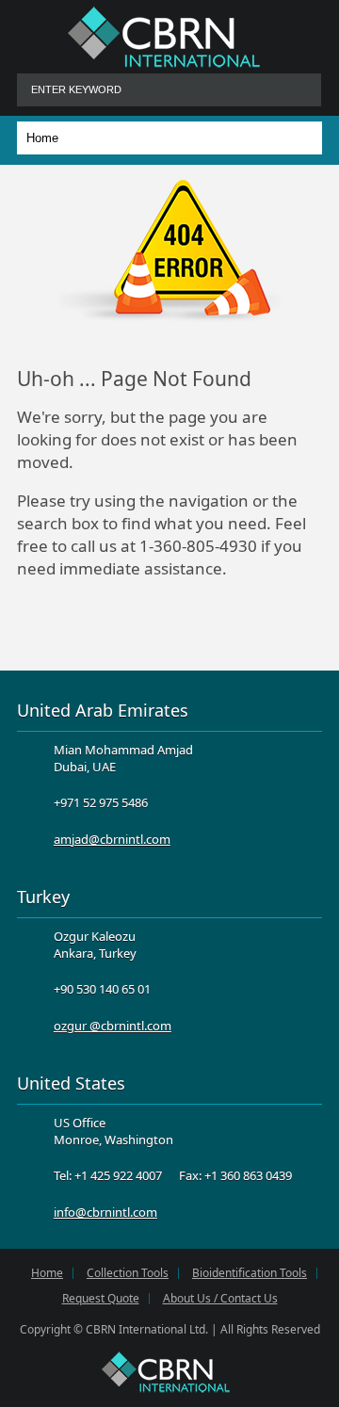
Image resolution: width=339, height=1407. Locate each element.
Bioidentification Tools (249, 1273)
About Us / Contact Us (220, 1298)
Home (47, 1273)
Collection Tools (128, 1273)
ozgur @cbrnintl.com (112, 1025)
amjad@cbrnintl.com (112, 839)
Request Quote (100, 1298)
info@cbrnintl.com (105, 1212)
